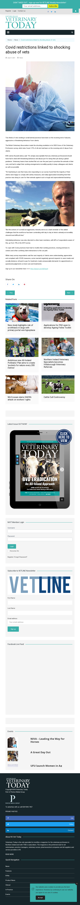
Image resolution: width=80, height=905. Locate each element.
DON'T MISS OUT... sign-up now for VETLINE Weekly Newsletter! (39, 2)
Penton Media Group (18, 792)
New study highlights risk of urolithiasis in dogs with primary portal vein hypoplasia (21, 327)
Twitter (13, 284)
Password (11, 536)
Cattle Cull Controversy (54, 397)
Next (68, 293)
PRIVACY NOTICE (12, 811)
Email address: (13, 618)
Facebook (8, 284)
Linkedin (19, 284)
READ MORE (10, 854)
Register (10, 557)
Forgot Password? (20, 557)
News (21, 58)
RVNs (7, 876)
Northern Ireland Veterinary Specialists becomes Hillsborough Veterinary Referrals (56, 363)
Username (11, 528)
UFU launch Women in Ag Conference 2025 (46, 754)
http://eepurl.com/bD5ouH (39, 269)
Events (8, 894)
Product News (10, 880)
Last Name (11, 608)
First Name (11, 598)
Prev (11, 293)
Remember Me (14, 551)
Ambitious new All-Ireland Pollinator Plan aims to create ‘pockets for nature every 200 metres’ (21, 364)
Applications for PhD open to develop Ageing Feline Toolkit (57, 326)
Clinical (8, 885)
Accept (40, 898)
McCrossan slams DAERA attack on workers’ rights (19, 398)
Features (9, 871)
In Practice (9, 890)
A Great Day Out (41, 738)
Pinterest (24, 284)
